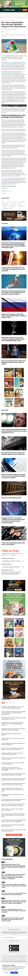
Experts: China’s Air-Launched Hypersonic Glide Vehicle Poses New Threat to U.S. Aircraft (12, 749)
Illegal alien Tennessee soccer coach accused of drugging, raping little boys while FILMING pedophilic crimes (13, 339)
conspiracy (21, 34)
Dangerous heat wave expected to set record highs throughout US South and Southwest (13, 269)
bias (4, 34)
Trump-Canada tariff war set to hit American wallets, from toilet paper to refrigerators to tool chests (12, 789)
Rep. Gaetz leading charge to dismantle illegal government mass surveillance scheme (13, 362)
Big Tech (7, 34)
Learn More (6, 972)
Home (2, 20)
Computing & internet (10, 20)
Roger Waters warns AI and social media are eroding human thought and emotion (13, 718)
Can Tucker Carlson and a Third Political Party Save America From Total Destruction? (13, 894)
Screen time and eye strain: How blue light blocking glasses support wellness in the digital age (13, 820)
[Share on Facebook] (5, 32)
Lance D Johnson (10, 289)
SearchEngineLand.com (6, 190)
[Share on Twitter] (7, 32)
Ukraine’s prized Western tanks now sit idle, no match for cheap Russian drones (12, 753)
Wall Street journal (7, 208)
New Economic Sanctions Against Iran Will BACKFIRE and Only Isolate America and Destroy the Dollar (12, 919)
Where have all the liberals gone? (11, 498)
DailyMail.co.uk (4, 188)
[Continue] (25, 937)
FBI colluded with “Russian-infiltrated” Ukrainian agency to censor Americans (13, 453)
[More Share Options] (9, 32)
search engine (15, 35)
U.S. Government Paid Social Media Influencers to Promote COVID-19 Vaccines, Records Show (13, 784)
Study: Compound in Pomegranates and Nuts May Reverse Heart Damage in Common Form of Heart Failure (13, 815)
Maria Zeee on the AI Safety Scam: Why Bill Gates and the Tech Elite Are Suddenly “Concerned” (13, 804)
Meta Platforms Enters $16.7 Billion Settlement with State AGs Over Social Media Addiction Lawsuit (12, 724)
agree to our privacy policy (11, 969)
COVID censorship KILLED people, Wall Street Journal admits (13, 543)
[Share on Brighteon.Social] (2, 32)
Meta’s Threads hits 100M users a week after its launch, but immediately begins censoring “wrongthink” (13, 476)
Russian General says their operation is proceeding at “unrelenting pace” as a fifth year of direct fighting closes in (13, 713)
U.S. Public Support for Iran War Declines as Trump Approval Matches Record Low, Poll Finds (13, 800)
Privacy (8, 956)
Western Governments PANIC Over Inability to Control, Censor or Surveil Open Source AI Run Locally (13, 886)
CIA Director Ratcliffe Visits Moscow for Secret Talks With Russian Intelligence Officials (12, 707)
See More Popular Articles (14, 834)
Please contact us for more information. (9, 574)
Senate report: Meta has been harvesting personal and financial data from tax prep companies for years (13, 431)
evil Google (12, 204)
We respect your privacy (14, 940)
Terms (11, 956)
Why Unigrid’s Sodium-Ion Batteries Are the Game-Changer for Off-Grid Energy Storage (13, 729)
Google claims (4, 178)
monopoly (10, 35)
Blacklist (11, 34)
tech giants (21, 35)
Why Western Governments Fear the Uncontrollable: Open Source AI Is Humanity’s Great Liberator (12, 769)
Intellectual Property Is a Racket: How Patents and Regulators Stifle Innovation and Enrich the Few (13, 779)
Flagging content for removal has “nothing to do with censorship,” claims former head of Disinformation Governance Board (13, 520)
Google (6, 35)
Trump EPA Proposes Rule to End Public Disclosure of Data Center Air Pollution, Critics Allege (13, 774)
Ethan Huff (9, 241)
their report (9, 62)
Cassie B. (9, 29)
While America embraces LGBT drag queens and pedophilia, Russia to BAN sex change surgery (13, 315)
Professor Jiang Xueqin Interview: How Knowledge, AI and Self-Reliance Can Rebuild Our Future (13, 911)
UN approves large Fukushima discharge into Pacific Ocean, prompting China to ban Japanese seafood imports (13, 292)
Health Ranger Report (7, 859)
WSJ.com (3, 193)
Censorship (16, 34)
